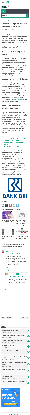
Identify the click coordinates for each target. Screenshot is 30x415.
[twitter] (6, 205)
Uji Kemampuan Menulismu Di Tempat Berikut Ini (13, 335)
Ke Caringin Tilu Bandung (8, 345)
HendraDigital (9, 251)
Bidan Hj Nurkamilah (7, 376)
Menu (3, 2)
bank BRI (20, 151)
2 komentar (12, 29)
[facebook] (3, 205)
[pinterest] (10, 205)
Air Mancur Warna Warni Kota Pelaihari (11, 350)
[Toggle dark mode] (7, 2)
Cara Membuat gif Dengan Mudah (10, 330)
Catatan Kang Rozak (17, 414)
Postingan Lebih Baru (6, 317)
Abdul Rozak (12, 274)
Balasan (8, 270)
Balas (7, 267)
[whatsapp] (14, 205)
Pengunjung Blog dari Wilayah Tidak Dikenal (12, 340)
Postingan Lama (24, 317)
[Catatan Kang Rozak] (5, 6)
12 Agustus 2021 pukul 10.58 (13, 253)
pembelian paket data (19, 99)
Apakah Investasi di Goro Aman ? (12, 146)
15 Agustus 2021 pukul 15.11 (16, 276)
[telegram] (17, 205)
